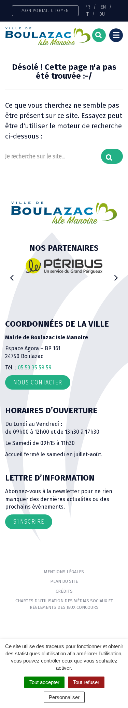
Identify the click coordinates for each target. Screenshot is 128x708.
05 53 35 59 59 (35, 367)
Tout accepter (44, 682)
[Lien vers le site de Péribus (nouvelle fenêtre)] (64, 265)
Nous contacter (37, 382)
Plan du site (64, 581)
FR (87, 7)
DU (102, 14)
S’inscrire (28, 521)
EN (103, 7)
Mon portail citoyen (45, 10)
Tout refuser (86, 682)
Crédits (64, 591)
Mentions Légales (64, 571)
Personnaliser (64, 697)
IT (87, 14)
